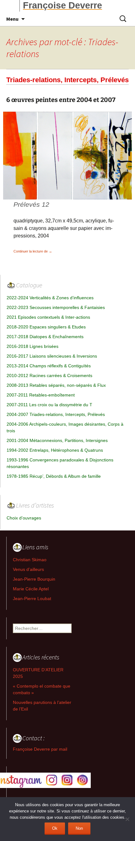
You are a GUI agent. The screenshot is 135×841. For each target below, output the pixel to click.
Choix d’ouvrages (24, 517)
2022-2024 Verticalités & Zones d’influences (50, 297)
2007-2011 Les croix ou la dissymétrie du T (49, 404)
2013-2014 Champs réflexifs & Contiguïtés (49, 365)
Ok (54, 828)
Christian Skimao (29, 559)
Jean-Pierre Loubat (32, 598)
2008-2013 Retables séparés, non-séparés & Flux (56, 385)
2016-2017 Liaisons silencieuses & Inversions (52, 356)
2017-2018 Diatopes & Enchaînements (45, 336)
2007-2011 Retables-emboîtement (41, 394)
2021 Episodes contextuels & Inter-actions (48, 317)
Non (79, 828)
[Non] (127, 819)
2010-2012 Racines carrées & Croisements (49, 375)
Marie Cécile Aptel (31, 588)
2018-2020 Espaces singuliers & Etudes (46, 326)
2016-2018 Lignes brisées (32, 346)
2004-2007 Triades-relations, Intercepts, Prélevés (56, 414)
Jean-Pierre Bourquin (34, 579)
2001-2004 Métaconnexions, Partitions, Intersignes (57, 440)
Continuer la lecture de (33, 251)
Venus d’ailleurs (28, 569)
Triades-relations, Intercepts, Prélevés (67, 80)
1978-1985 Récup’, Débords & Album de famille (54, 476)
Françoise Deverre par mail (40, 749)
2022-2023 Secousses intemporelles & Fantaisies (56, 307)
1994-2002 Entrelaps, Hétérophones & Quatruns (55, 450)
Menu (12, 19)
